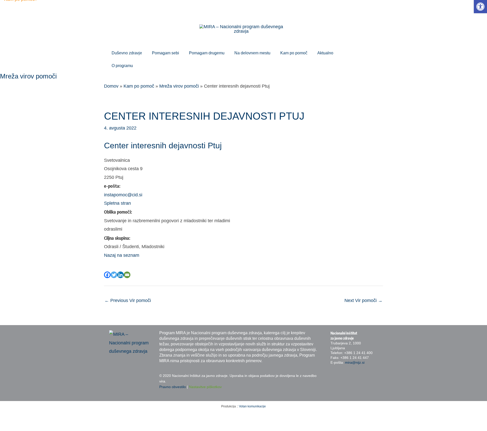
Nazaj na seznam (121, 255)
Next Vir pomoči (363, 300)
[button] (144, 53)
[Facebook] (107, 275)
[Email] (127, 275)
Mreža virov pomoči (179, 86)
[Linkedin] (120, 275)
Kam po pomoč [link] (139, 86)
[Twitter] (114, 275)
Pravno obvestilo (172, 387)
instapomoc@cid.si (123, 194)
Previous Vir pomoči (128, 300)
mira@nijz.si (354, 362)
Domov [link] (111, 86)
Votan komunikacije (252, 406)
